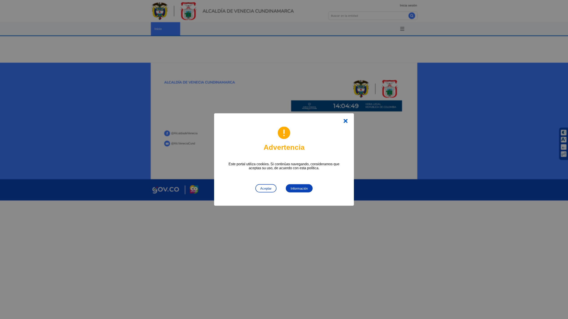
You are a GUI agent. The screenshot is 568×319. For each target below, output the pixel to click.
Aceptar (266, 188)
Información (299, 188)
